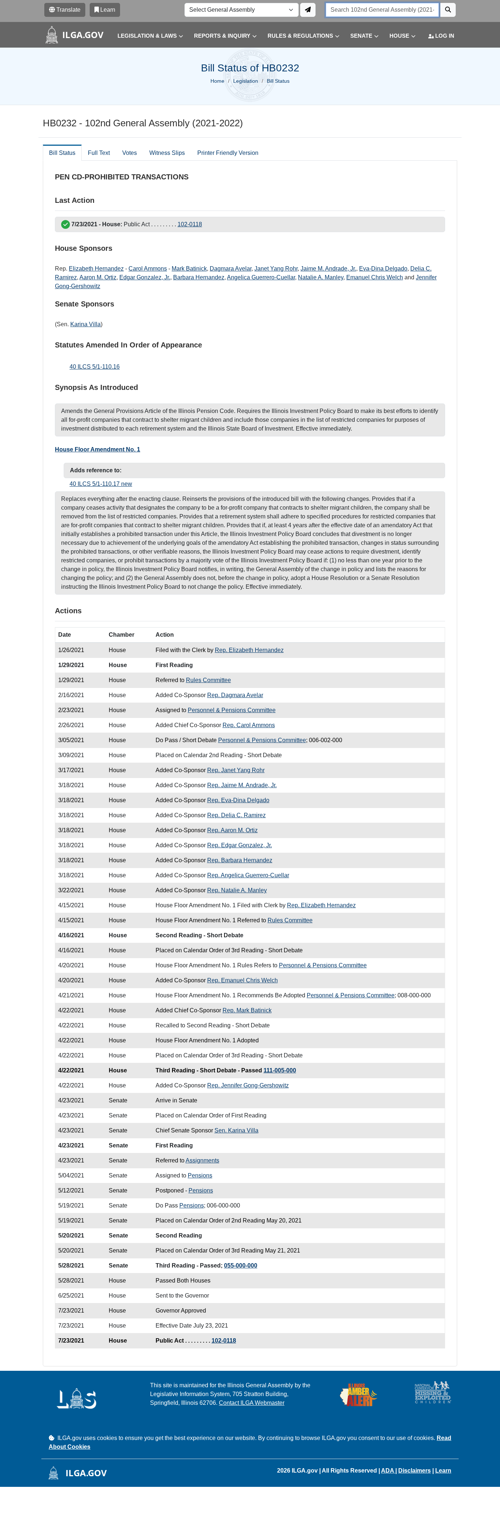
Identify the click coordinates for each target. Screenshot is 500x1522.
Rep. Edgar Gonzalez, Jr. (239, 845)
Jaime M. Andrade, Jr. (328, 268)
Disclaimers (414, 1470)
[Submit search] (448, 10)
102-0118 (190, 224)
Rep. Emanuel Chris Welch (242, 980)
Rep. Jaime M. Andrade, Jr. (242, 785)
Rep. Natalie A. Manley (237, 890)
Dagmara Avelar (230, 268)
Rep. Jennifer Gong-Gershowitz (248, 1085)
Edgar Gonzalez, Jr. (144, 277)
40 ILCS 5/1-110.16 (95, 367)
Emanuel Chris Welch (374, 277)
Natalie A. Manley (320, 277)
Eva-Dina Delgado (383, 268)
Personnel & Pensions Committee (232, 710)
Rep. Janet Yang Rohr (236, 770)
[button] (145, 36)
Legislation (245, 81)
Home (217, 81)
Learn (443, 1470)
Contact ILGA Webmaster (251, 1403)
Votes (129, 153)
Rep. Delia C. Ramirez (236, 815)
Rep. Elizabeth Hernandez (249, 650)
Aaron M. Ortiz (97, 277)
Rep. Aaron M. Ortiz (232, 830)
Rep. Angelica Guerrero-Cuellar (248, 875)
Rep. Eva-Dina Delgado (238, 800)
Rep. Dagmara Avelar (235, 695)
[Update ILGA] (308, 10)
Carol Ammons (147, 268)
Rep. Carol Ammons (249, 725)
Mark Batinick (189, 268)
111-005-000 (280, 1070)
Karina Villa (85, 324)
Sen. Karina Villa (236, 1130)
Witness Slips (167, 153)
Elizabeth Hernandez (96, 268)
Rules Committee (208, 680)
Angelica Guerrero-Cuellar (261, 277)
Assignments (202, 1160)
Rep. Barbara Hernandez (239, 860)
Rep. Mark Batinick (247, 1010)
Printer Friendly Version (227, 153)
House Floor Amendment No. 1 (97, 449)
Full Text (99, 153)
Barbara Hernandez (198, 277)
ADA (388, 1470)
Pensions (200, 1175)
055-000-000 (240, 1265)
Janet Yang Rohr (276, 268)
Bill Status (62, 153)
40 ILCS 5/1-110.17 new (101, 484)
